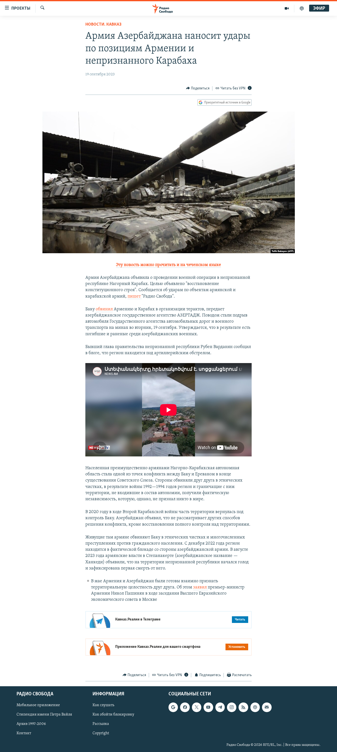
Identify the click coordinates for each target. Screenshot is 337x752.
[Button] (198, 88)
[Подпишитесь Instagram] (231, 707)
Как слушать (103, 705)
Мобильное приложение (38, 705)
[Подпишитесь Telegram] (220, 707)
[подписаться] (266, 707)
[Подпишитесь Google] (173, 707)
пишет (135, 296)
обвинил (104, 309)
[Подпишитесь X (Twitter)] (196, 707)
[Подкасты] (255, 707)
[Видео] (286, 8)
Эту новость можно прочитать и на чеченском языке (168, 265)
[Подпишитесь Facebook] (184, 707)
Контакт (24, 733)
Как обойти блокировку (113, 715)
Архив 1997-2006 (31, 724)
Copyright (101, 733)
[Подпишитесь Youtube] (208, 707)
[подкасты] (301, 8)
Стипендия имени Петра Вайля (44, 715)
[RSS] (243, 707)
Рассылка (101, 724)
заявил (200, 587)
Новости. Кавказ (103, 24)
